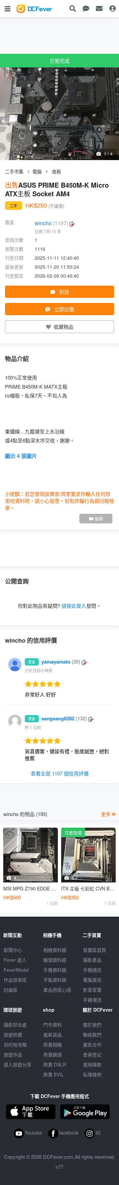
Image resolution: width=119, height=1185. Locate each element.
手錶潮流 (92, 999)
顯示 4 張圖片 (21, 456)
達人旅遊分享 (17, 1064)
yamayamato (60, 661)
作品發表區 (15, 979)
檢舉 (98, 518)
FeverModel (16, 969)
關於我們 (92, 1024)
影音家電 (92, 989)
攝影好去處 (15, 1024)
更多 (106, 814)
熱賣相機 (52, 1044)
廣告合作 (92, 1044)
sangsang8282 (64, 718)
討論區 (11, 989)
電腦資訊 (92, 979)
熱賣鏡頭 (52, 1054)
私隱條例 (92, 1074)
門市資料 (52, 1024)
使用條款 (92, 1064)
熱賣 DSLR (54, 1064)
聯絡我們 (92, 1034)
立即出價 (63, 309)
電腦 (37, 171)
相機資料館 (54, 950)
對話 (63, 291)
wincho (51, 223)
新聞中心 (13, 950)
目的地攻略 (15, 1044)
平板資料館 (54, 979)
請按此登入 (73, 605)
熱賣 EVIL (53, 1074)
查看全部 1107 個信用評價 (60, 773)
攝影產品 (92, 960)
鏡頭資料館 (54, 960)
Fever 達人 (15, 960)
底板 (56, 171)
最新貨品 (52, 1034)
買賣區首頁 (94, 950)
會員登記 (92, 1054)
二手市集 (14, 171)
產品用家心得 (57, 989)
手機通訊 (92, 969)
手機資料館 (54, 969)
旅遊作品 (13, 1054)
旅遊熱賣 (13, 1034)
